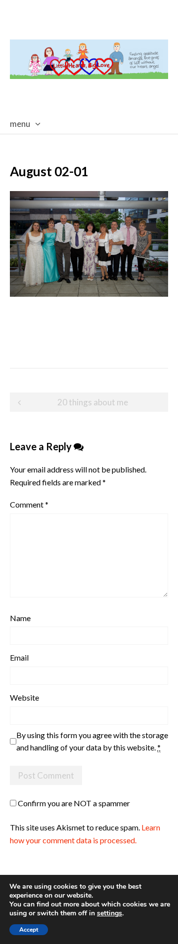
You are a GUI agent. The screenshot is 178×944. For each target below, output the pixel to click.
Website (24, 697)
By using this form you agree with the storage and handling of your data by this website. (92, 741)
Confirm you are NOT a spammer (73, 803)
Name (20, 618)
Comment (29, 504)
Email (19, 657)
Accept (28, 930)
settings (109, 913)
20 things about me (92, 402)
